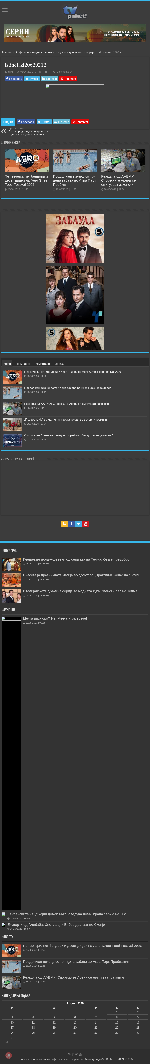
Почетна (6, 52)
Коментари (42, 363)
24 (12, 1032)
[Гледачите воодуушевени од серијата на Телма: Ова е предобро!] (11, 564)
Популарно (23, 363)
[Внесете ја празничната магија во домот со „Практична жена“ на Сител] (11, 580)
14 (95, 1022)
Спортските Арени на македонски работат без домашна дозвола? (68, 435)
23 (137, 1027)
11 (33, 1022)
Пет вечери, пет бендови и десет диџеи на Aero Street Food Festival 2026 (26, 180)
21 (95, 1027)
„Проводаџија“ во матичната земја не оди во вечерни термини (65, 419)
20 (75, 1027)
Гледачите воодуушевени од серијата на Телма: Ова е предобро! (76, 559)
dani (10, 71)
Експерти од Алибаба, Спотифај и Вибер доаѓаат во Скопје (56, 925)
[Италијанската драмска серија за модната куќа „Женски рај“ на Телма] (11, 596)
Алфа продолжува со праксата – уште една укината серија (28, 131)
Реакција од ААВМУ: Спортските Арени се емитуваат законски (118, 180)
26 (54, 1032)
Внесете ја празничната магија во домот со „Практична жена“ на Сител (81, 575)
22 (116, 1027)
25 (33, 1032)
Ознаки (59, 363)
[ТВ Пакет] (75, 12)
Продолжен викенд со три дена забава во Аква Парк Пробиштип (74, 180)
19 (54, 1027)
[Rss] (64, 524)
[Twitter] (78, 524)
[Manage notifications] (8, 1055)
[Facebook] (71, 524)
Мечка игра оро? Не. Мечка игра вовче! (55, 618)
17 (12, 1027)
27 (75, 1032)
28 (95, 1032)
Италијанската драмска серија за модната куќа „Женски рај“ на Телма (80, 591)
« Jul (5, 1042)
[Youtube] (85, 524)
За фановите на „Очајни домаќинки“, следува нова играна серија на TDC (67, 914)
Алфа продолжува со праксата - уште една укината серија (55, 52)
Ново (7, 363)
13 (75, 1022)
